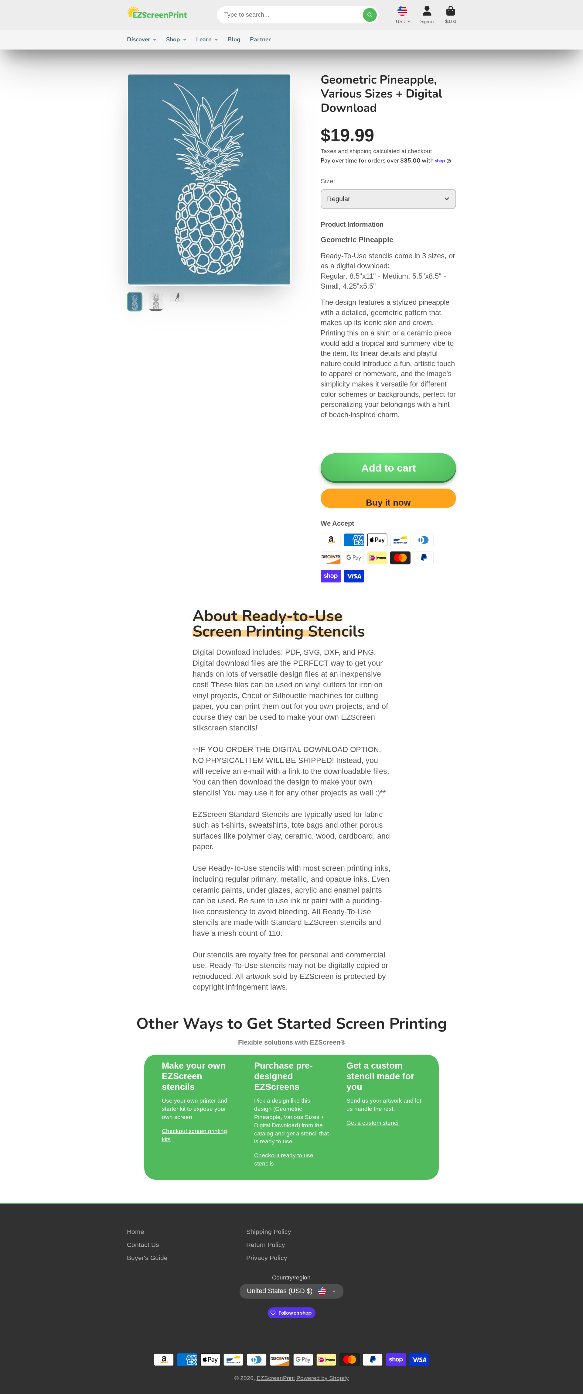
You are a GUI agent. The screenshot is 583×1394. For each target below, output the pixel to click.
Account (427, 15)
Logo (157, 15)
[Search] (370, 15)
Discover (138, 39)
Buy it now (388, 502)
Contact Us (143, 1244)
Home (135, 1231)
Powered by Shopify (322, 1378)
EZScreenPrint (276, 1378)
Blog (234, 39)
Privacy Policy (266, 1257)
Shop (173, 39)
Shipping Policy (268, 1231)
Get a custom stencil (373, 1123)
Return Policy (265, 1244)
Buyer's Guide (147, 1257)
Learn (204, 39)
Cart (450, 15)
